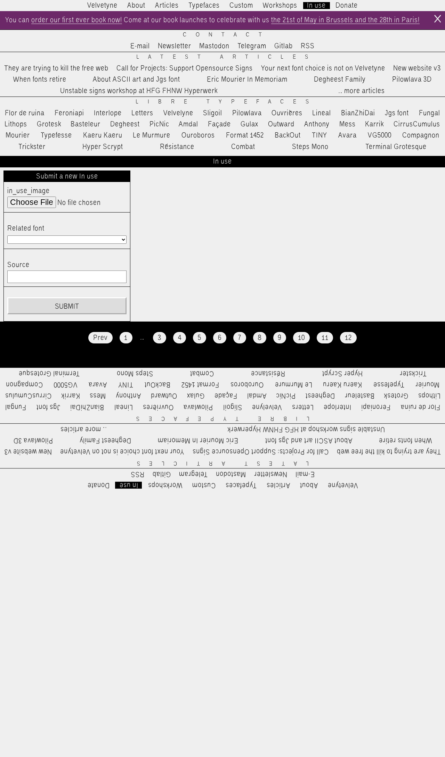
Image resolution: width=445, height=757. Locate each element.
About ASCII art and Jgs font (136, 79)
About (136, 5)
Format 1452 (245, 135)
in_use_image (28, 191)
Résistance (177, 146)
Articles (167, 5)
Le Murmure (151, 135)
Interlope (108, 113)
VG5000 (379, 135)
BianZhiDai (358, 113)
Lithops (16, 124)
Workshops (280, 5)
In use (316, 5)
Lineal (322, 113)
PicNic (159, 124)
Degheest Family (340, 79)
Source (18, 264)
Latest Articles (227, 57)
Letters (142, 113)
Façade (219, 124)
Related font (25, 228)
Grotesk (49, 124)
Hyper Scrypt (102, 146)
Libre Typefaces (227, 102)
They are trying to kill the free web (56, 68)
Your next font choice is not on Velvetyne (323, 68)
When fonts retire (39, 79)
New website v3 (417, 68)
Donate (346, 5)
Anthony (317, 124)
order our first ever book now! (76, 20)
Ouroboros (198, 135)
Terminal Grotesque (396, 146)
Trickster (32, 146)
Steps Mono (310, 146)
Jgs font (397, 113)
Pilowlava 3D (412, 79)
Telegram (251, 46)
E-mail (140, 46)
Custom (241, 5)
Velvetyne (102, 5)
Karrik (374, 124)
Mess (347, 124)
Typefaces (204, 5)
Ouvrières (287, 113)
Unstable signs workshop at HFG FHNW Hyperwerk (139, 91)
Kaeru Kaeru (102, 135)
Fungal (429, 113)
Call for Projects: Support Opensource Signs (184, 68)
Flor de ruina (24, 113)
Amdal (188, 124)
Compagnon (420, 135)
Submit (67, 306)
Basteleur (85, 124)
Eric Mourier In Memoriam (247, 79)
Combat (243, 146)
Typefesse (56, 135)
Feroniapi (69, 113)
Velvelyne (178, 113)
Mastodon (214, 46)
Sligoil (212, 113)
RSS (308, 46)
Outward (281, 124)
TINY (319, 135)
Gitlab (283, 46)
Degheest (125, 124)
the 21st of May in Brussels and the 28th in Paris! (345, 20)
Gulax (250, 124)
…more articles (361, 91)
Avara (347, 135)
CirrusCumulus (417, 124)
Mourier (18, 135)
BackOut (288, 135)
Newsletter (174, 46)
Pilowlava (247, 113)
